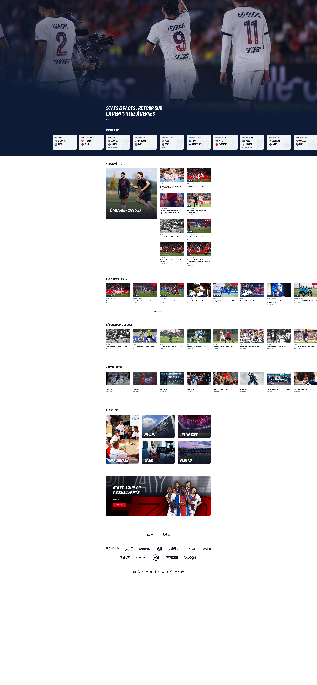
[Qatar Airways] (166, 534)
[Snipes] (125, 557)
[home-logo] (11, 3)
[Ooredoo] (144, 549)
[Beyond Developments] (112, 549)
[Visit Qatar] (129, 549)
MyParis (45, 2)
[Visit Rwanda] (173, 549)
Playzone (35, 2)
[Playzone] (119, 505)
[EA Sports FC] (156, 557)
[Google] (190, 557)
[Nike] (151, 534)
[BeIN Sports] (172, 557)
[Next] (209, 143)
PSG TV (27, 2)
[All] (159, 549)
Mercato (18, 2)
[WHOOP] (190, 549)
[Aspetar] (141, 557)
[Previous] (108, 143)
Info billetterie (247, 147)
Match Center (112, 147)
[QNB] (207, 549)
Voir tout (123, 164)
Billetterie (297, 3)
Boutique (304, 3)
